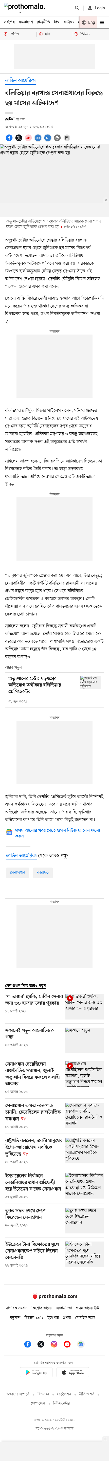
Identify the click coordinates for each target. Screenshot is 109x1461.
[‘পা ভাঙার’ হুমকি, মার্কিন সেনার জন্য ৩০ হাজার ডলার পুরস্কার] (84, 1006)
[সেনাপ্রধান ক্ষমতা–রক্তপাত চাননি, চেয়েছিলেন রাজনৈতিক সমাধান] (84, 1116)
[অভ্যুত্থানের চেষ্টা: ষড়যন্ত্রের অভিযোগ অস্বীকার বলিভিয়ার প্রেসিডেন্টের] (90, 682)
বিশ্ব (57, 22)
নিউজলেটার (61, 1403)
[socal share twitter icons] (19, 141)
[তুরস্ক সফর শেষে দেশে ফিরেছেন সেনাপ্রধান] (84, 1220)
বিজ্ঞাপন (43, 1394)
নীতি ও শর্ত (86, 1394)
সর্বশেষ (9, 22)
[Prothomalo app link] (36, 1373)
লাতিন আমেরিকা (20, 81)
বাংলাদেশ (26, 22)
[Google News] (80, 1345)
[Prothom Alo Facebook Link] (30, 1345)
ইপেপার (53, 1318)
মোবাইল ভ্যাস (85, 1318)
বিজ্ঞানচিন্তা (64, 1308)
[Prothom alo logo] (54, 1298)
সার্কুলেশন (64, 1394)
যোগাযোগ (38, 1403)
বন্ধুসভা (15, 1318)
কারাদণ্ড (43, 872)
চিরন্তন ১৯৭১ (34, 1318)
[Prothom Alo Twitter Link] (43, 1345)
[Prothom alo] (25, 8)
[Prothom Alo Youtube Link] (69, 1345)
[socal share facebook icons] (10, 141)
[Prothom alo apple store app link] (72, 1373)
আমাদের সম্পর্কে (18, 1394)
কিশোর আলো (41, 1308)
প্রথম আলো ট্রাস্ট (87, 1308)
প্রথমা (67, 1318)
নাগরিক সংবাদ (16, 1308)
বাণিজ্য (69, 22)
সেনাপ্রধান (17, 872)
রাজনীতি (43, 22)
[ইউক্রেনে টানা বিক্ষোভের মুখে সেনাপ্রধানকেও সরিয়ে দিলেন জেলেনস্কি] (84, 1255)
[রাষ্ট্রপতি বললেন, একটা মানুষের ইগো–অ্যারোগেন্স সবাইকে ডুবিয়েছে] (84, 1151)
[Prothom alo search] (77, 8)
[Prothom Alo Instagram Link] (56, 1345)
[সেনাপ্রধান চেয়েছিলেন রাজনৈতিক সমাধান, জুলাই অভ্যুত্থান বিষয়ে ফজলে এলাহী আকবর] (84, 1078)
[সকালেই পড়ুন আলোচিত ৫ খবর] (84, 1040)
